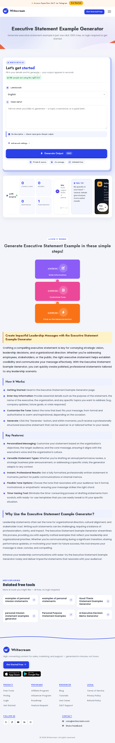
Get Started (9, 705)
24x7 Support (66, 705)
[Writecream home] (6, 650)
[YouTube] (18, 722)
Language (16, 87)
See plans (101, 207)
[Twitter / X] (5, 722)
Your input (16, 102)
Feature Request (39, 705)
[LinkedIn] (24, 722)
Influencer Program (41, 695)
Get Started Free (94, 11)
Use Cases (64, 700)
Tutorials (63, 695)
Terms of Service (95, 690)
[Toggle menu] (109, 11)
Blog (61, 690)
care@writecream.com (77, 721)
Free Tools (8, 690)
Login (6, 700)
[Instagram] (30, 722)
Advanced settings (19, 143)
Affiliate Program (40, 690)
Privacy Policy (94, 695)
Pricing (6, 695)
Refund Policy (94, 700)
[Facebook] (12, 722)
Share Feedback (74, 725)
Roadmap (36, 700)
